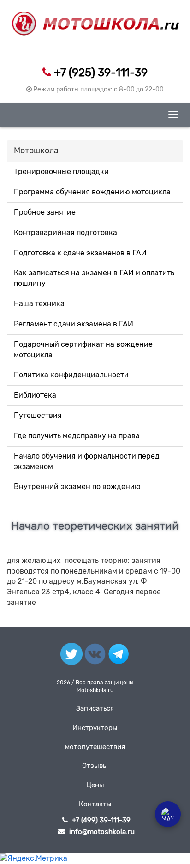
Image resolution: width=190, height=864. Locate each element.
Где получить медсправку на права (77, 435)
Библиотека (35, 395)
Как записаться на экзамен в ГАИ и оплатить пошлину (94, 278)
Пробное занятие (45, 212)
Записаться (95, 708)
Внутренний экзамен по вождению (77, 486)
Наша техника (39, 303)
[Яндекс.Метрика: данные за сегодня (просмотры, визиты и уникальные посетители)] (33, 858)
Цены (95, 785)
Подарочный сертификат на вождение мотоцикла (83, 349)
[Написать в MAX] (168, 814)
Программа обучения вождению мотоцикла (92, 191)
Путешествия (38, 415)
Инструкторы (95, 728)
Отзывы (95, 765)
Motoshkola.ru (95, 690)
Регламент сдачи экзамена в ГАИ (73, 324)
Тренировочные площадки (61, 171)
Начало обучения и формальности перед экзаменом (87, 461)
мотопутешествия (95, 747)
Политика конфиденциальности (71, 374)
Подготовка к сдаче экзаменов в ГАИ (80, 252)
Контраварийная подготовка (65, 232)
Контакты (95, 804)
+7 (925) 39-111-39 (101, 72)
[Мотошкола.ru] (95, 18)
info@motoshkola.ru (102, 832)
